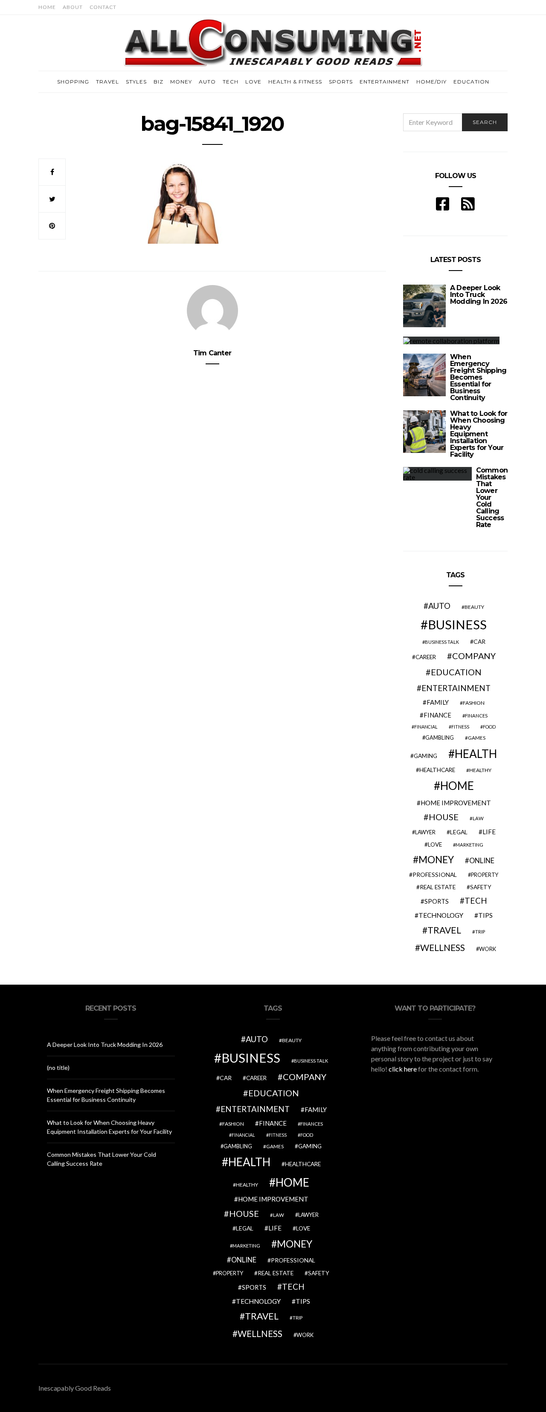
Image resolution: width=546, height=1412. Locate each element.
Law (478, 818)
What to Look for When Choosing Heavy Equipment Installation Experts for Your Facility (478, 433)
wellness (442, 947)
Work (487, 948)
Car (479, 641)
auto (439, 606)
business (457, 624)
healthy (480, 770)
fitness (460, 726)
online (481, 860)
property (484, 875)
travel (444, 930)
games (476, 738)
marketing (469, 844)
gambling (439, 737)
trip (480, 931)
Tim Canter (212, 353)
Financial (426, 726)
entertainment (456, 688)
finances (476, 715)
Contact (103, 7)
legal (459, 832)
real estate (438, 887)
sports (436, 901)
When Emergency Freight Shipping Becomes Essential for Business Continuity (478, 377)
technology (440, 915)
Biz (158, 81)
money (436, 859)
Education (471, 81)
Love (253, 81)
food (489, 726)
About (73, 7)
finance (437, 715)
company (474, 656)
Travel (107, 81)
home (457, 785)
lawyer (425, 832)
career (425, 657)
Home (47, 7)
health (476, 754)
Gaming (425, 755)
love (435, 844)
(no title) (58, 1067)
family (438, 702)
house (444, 817)
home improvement (456, 803)
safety (480, 887)
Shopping (73, 81)
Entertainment (385, 81)
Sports (341, 81)
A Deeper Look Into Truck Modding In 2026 (478, 294)
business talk (442, 642)
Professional (434, 874)
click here (403, 1069)
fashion (474, 703)
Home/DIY (431, 81)
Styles (136, 81)
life (489, 832)
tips (485, 915)
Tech (230, 81)
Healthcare (437, 770)
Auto (207, 81)
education (456, 672)
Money (181, 81)
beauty (474, 607)
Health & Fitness (295, 81)
